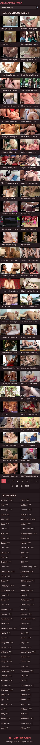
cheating (6, 562)
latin (25, 500)
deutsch (5, 576)
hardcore (6, 680)
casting (5, 552)
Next (27, 486)
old (24, 562)
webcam (26, 709)
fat (4, 638)
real (24, 609)
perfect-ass (27, 600)
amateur (6, 500)
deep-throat (7, 571)
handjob (6, 676)
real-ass (26, 614)
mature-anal (27, 529)
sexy (25, 642)
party (24, 595)
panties (25, 586)
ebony (5, 595)
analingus (6, 510)
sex (24, 633)
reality (25, 623)
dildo (5, 581)
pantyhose (27, 590)
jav (4, 709)
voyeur (25, 704)
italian (5, 695)
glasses (5, 657)
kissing (5, 718)
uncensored (27, 685)
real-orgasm (28, 619)
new (24, 552)
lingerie (26, 510)
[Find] (37, 7)
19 (12, 486)
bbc (4, 529)
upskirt (25, 690)
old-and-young (28, 567)
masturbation (28, 519)
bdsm (5, 538)
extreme (6, 614)
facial (5, 623)
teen (25, 666)
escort (5, 600)
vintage (25, 699)
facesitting (6, 619)
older (25, 576)
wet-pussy (27, 718)
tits (24, 676)
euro (5, 604)
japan (5, 699)
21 (22, 486)
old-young (27, 571)
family (5, 633)
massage (26, 514)
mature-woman (29, 533)
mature (26, 524)
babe (5, 524)
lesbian (26, 505)
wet (24, 714)
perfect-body (27, 604)
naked (25, 538)
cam (5, 548)
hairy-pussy (7, 671)
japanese (6, 704)
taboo (25, 657)
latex (4, 728)
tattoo (25, 661)
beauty (5, 543)
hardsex (6, 685)
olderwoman (27, 581)
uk (24, 680)
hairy (5, 666)
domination (7, 590)
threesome (27, 671)
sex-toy (26, 638)
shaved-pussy (28, 652)
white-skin (26, 723)
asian (5, 519)
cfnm (4, 557)
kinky (5, 714)
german (6, 647)
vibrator (25, 695)
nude (24, 557)
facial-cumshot (9, 628)
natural (26, 543)
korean (5, 723)
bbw (5, 533)
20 (17, 486)
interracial (7, 690)
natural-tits (27, 548)
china (5, 567)
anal (5, 505)
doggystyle (7, 586)
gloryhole (6, 661)
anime (5, 514)
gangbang (7, 642)
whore (25, 728)
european (6, 609)
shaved (26, 647)
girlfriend (6, 652)
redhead (26, 628)
